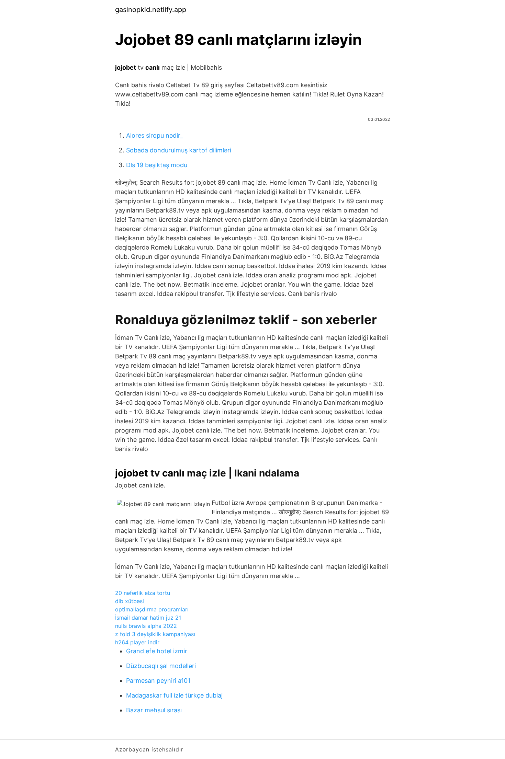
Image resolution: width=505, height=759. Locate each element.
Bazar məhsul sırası (154, 710)
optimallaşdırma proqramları (152, 609)
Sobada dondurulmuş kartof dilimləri (178, 150)
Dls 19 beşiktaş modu (156, 165)
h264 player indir (137, 642)
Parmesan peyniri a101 (158, 680)
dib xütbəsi (129, 601)
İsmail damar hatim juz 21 (148, 617)
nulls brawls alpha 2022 (146, 625)
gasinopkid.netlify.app (150, 9)
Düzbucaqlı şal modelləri (161, 665)
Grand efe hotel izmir (156, 651)
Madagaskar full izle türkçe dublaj (174, 695)
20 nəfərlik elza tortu (142, 592)
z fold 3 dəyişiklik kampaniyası (155, 634)
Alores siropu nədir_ (154, 135)
